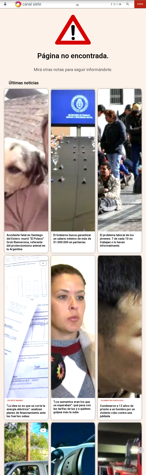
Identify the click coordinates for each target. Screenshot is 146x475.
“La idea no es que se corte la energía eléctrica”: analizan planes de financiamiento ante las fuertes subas (26, 411)
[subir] (141, 450)
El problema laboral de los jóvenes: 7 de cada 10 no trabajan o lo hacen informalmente (117, 240)
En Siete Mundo (15, 400)
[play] (43, 263)
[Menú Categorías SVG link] (77, 5)
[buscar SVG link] (127, 4)
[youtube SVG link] (120, 4)
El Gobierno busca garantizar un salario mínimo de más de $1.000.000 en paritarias (72, 238)
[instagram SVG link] (114, 4)
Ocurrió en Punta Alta (112, 400)
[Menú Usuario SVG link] (5, 4)
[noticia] (26, 160)
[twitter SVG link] (117, 4)
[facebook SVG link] (111, 4)
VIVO (140, 4)
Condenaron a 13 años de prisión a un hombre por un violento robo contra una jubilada (117, 411)
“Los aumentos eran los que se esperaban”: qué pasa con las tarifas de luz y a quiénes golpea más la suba (72, 407)
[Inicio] (27, 4)
